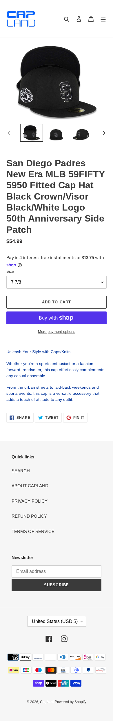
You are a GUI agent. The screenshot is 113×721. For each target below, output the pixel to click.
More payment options (56, 331)
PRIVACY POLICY (30, 501)
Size (10, 271)
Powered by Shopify (70, 702)
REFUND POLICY (29, 516)
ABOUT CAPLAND (30, 485)
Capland (47, 702)
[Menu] (103, 19)
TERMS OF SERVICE (33, 531)
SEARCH (21, 470)
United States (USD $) (55, 621)
